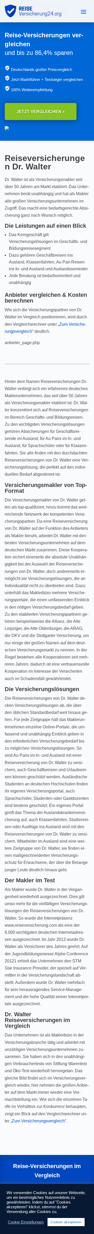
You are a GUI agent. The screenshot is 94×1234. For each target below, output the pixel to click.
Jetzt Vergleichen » (40, 111)
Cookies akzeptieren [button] (66, 1222)
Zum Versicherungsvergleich (38, 1121)
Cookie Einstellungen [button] (26, 1222)
